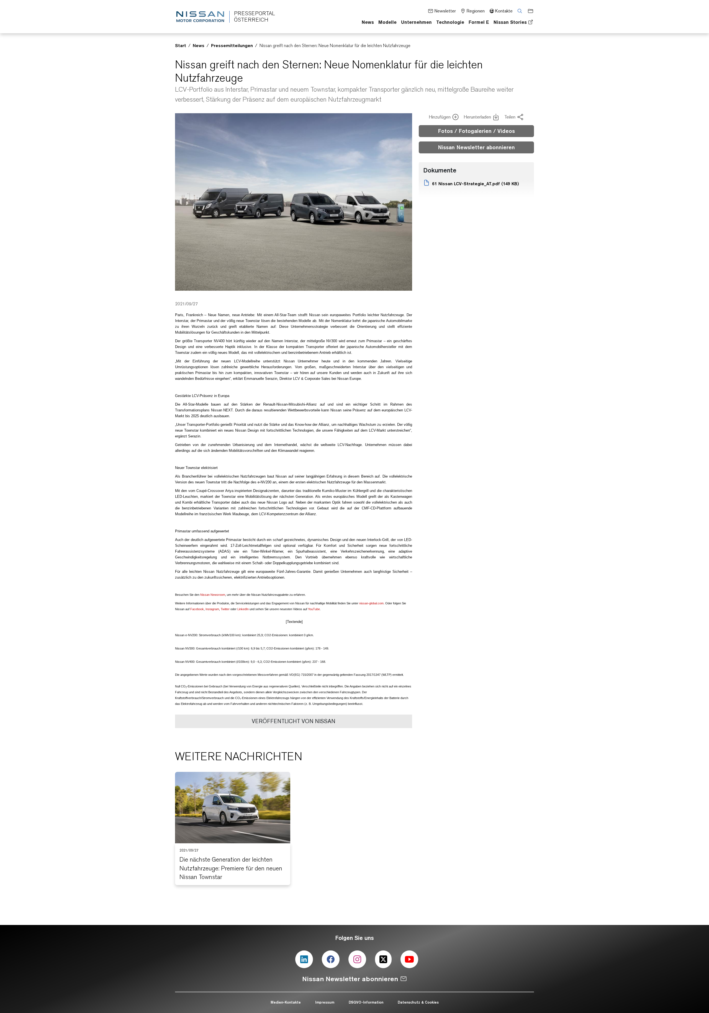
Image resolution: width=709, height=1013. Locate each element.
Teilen (509, 117)
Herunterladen (477, 117)
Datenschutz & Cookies (418, 1002)
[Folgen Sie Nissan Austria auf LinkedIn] (304, 959)
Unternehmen (416, 22)
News (368, 22)
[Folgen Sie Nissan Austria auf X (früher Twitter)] (383, 959)
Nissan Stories (510, 22)
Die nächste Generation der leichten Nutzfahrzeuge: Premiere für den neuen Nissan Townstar (230, 868)
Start (180, 45)
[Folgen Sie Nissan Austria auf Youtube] (409, 959)
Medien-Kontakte (286, 1002)
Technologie (450, 22)
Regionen (475, 11)
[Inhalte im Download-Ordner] (528, 11)
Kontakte (504, 11)
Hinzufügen (440, 117)
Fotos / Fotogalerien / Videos (476, 131)
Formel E (479, 22)
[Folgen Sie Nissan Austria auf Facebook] (331, 959)
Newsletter (445, 11)
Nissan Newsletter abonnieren (476, 147)
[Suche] (518, 11)
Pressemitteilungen (232, 45)
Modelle (387, 22)
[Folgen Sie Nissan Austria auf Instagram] (357, 959)
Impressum (324, 1002)
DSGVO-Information (366, 1002)
